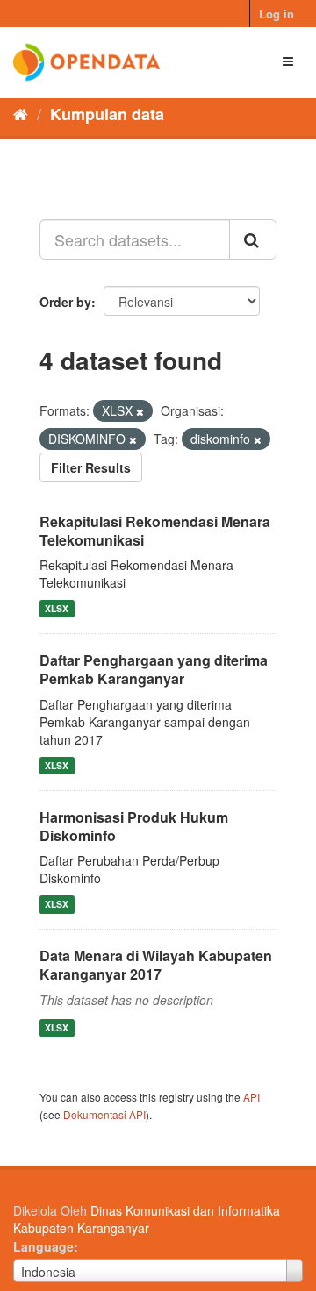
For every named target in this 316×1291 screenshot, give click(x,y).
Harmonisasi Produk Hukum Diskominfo (134, 826)
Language (43, 1246)
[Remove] (140, 411)
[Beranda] (20, 113)
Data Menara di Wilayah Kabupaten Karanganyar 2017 (156, 964)
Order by (65, 301)
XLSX (56, 608)
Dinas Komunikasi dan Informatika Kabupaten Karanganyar (146, 1219)
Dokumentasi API (104, 1114)
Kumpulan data (107, 114)
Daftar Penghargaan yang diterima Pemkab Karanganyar (154, 669)
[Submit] (252, 239)
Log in (276, 13)
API (251, 1096)
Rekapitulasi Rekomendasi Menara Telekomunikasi (155, 530)
